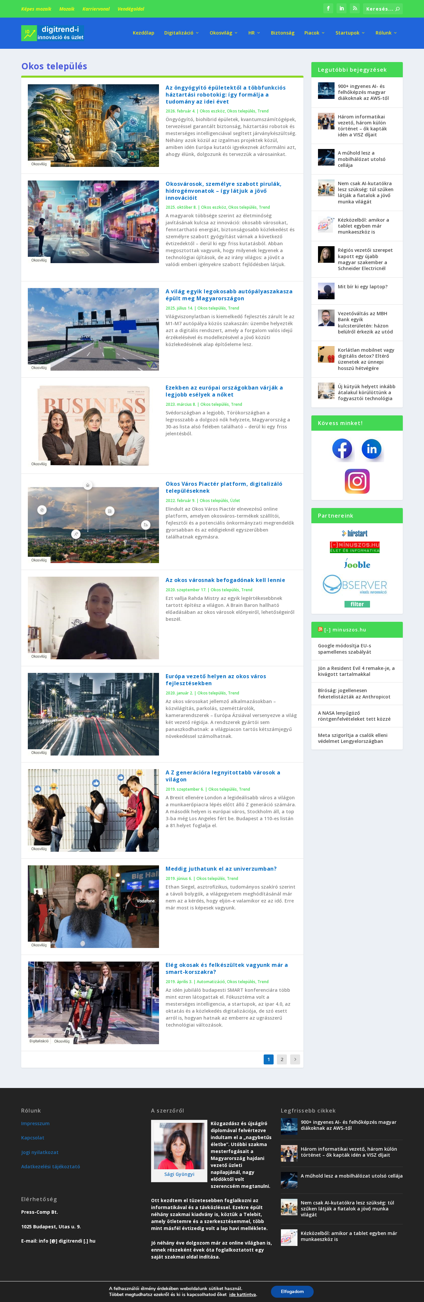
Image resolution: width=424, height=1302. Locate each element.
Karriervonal (96, 9)
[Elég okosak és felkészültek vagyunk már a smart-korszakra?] (93, 1003)
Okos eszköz (212, 111)
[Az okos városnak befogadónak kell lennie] (93, 618)
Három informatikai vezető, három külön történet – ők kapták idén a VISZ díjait (362, 125)
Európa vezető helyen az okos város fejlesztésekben (216, 680)
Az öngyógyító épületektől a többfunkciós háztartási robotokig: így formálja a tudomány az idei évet (226, 94)
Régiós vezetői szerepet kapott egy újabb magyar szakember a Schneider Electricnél (365, 259)
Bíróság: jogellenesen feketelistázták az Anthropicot (354, 693)
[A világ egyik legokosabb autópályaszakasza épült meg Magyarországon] (93, 329)
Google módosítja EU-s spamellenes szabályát (344, 648)
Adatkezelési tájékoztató (50, 1166)
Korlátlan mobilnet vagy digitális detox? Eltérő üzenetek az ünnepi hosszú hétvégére (366, 359)
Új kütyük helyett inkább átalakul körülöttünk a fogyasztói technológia (367, 392)
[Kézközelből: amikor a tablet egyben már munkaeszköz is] (326, 224)
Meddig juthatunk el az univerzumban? (221, 868)
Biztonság (282, 33)
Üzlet (235, 500)
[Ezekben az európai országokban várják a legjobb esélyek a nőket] (93, 425)
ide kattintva (242, 1295)
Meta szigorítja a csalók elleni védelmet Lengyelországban (353, 738)
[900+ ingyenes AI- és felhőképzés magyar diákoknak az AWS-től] (326, 90)
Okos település (241, 111)
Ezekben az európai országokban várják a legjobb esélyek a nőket (224, 391)
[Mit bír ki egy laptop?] (326, 291)
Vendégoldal (131, 9)
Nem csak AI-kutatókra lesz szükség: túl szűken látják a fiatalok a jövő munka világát (366, 192)
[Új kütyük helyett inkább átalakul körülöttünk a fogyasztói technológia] (326, 391)
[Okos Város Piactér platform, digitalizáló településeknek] (93, 521)
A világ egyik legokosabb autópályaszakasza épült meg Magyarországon (229, 295)
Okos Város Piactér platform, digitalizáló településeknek (224, 487)
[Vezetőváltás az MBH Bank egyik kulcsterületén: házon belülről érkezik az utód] (326, 318)
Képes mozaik (36, 9)
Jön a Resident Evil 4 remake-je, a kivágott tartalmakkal (356, 671)
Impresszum (35, 1123)
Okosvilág (221, 33)
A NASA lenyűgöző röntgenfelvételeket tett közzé (354, 716)
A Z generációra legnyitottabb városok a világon (223, 776)
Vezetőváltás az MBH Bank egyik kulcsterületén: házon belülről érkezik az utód (365, 322)
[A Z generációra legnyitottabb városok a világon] (93, 810)
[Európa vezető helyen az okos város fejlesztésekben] (93, 714)
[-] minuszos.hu (345, 629)
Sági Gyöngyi (179, 1174)
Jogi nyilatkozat (40, 1152)
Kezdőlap (143, 33)
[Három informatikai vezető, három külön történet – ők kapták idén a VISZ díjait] (326, 121)
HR (251, 33)
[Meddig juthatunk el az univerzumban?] (93, 906)
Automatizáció (211, 981)
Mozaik (67, 9)
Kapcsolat (32, 1137)
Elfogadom (292, 1291)
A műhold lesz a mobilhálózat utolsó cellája (362, 159)
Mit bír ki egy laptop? (363, 286)
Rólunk (384, 33)
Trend (263, 111)
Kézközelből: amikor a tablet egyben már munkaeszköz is (363, 226)
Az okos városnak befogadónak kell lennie (225, 580)
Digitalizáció (178, 33)
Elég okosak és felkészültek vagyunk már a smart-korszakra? (227, 968)
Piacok (311, 33)
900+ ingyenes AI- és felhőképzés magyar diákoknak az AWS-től (363, 92)
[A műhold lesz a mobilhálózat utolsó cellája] (326, 157)
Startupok (347, 33)
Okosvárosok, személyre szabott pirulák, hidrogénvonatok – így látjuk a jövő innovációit (224, 190)
